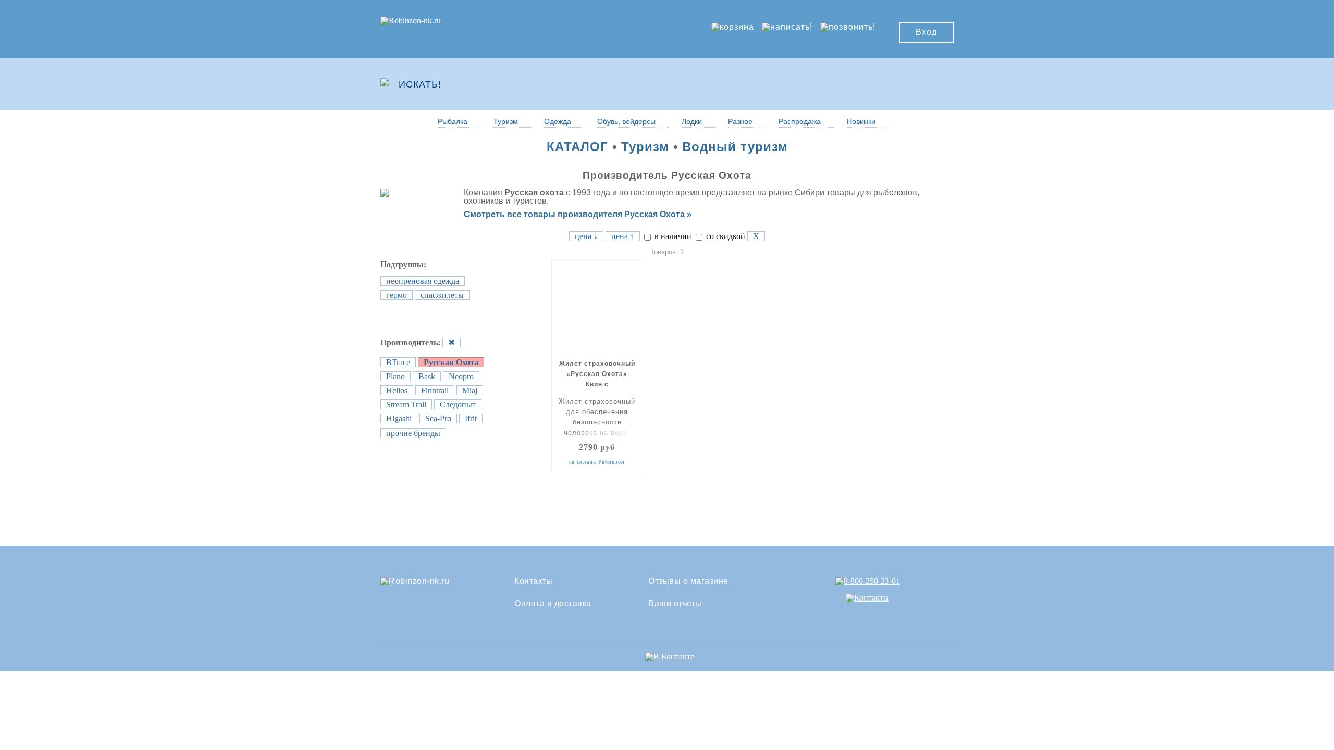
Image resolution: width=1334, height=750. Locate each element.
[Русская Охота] (410, 192)
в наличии (671, 236)
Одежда (557, 121)
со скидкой (724, 236)
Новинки (861, 121)
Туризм (505, 121)
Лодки (692, 121)
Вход (926, 32)
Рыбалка (452, 121)
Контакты (533, 581)
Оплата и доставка (552, 603)
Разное (740, 121)
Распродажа (800, 121)
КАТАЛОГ (577, 147)
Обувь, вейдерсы (626, 121)
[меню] (923, 84)
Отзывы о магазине (688, 581)
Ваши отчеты (675, 603)
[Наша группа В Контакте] (669, 656)
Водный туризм (735, 147)
